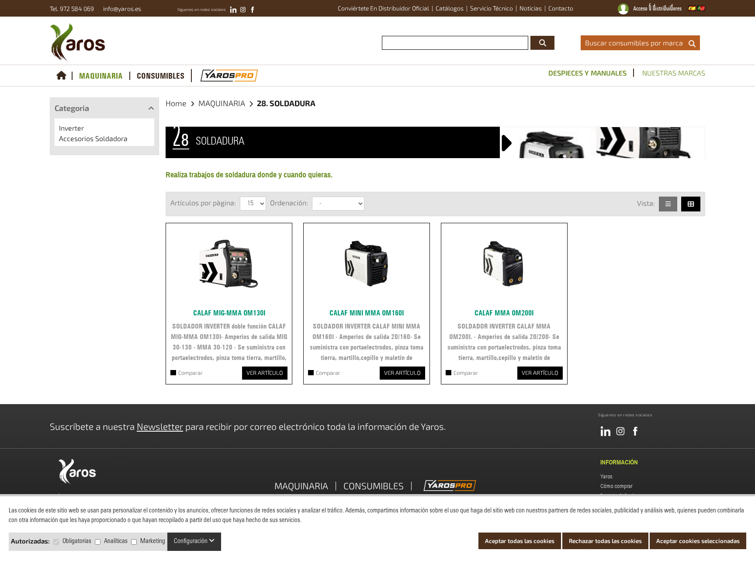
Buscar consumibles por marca (635, 42)
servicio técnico (491, 8)
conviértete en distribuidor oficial (383, 8)
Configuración (191, 541)
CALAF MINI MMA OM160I (366, 312)
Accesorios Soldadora (93, 138)
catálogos (450, 8)
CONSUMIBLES (160, 76)
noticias (530, 8)
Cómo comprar (616, 486)
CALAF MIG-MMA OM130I (229, 312)
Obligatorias (76, 541)
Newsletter (160, 426)
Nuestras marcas (673, 73)
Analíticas (116, 541)
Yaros (606, 477)
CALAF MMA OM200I (503, 312)
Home (176, 103)
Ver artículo (264, 372)
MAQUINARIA (101, 76)
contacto (560, 8)
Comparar (190, 372)
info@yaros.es (120, 8)
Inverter (71, 128)
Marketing (152, 541)
